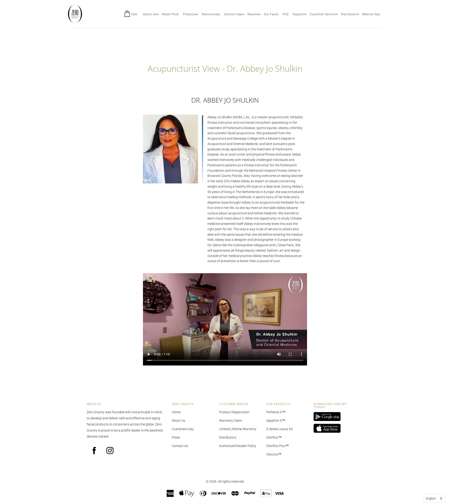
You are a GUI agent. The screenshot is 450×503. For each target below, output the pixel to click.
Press (176, 437)
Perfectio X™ (275, 412)
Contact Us (180, 446)
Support (298, 14)
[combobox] (434, 498)
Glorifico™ (274, 437)
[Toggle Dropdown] (157, 14)
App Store (334, 428)
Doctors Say (233, 14)
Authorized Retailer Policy (237, 446)
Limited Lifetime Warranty (237, 429)
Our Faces (271, 14)
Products (189, 14)
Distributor (349, 14)
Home (176, 412)
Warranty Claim (230, 420)
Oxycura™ (273, 454)
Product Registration (234, 412)
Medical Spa (371, 14)
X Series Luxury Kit (279, 429)
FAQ (286, 14)
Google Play (334, 416)
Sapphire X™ (275, 420)
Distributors (227, 437)
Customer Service (323, 14)
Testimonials (211, 14)
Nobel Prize (170, 14)
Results (253, 14)
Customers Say (183, 429)
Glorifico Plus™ (277, 446)
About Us (150, 14)
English (431, 498)
